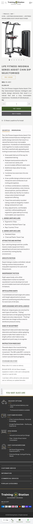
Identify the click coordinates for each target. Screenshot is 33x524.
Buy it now (16, 114)
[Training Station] (16, 3)
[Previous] (5, 42)
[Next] (27, 42)
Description (6, 130)
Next (12, 14)
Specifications (16, 130)
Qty (3, 100)
